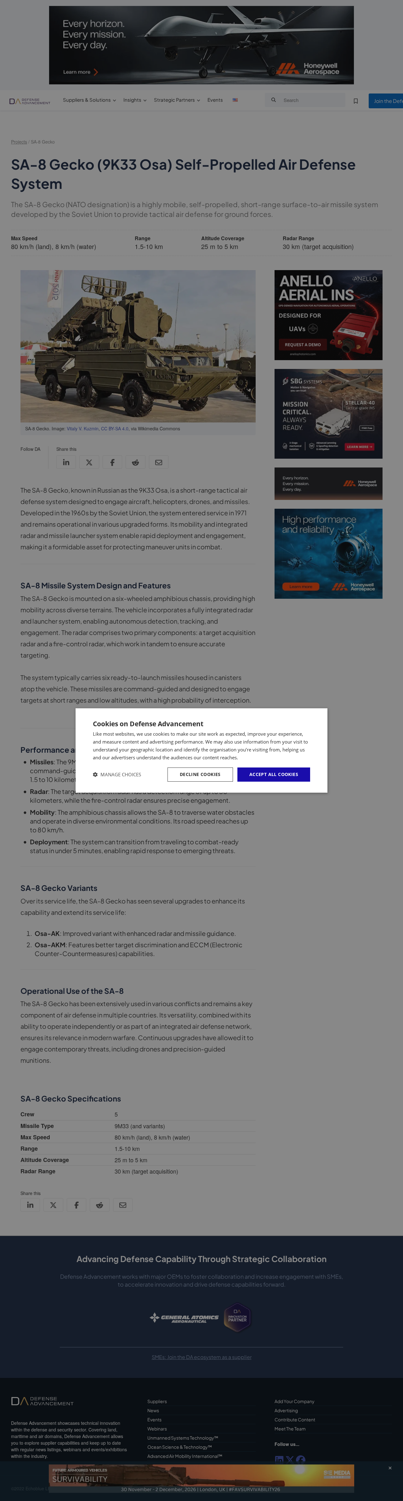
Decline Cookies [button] (200, 774)
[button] (117, 775)
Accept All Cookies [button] (273, 774)
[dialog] (201, 750)
